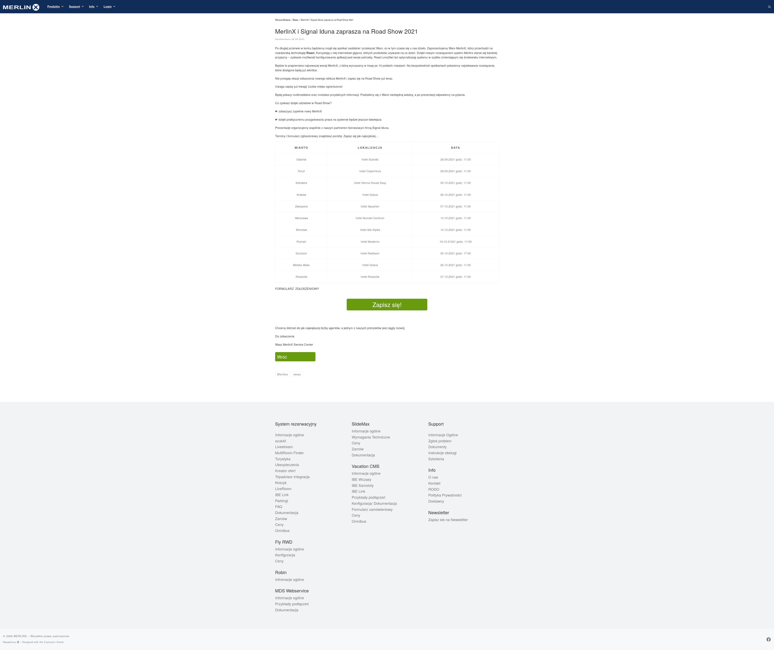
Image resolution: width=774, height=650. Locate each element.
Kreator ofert (285, 470)
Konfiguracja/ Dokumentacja (374, 503)
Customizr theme (54, 642)
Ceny (279, 524)
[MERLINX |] (21, 6)
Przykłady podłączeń (292, 603)
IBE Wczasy (361, 479)
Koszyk (281, 482)
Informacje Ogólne (443, 434)
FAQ (278, 506)
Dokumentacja (286, 512)
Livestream (284, 446)
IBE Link (282, 494)
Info (92, 6)
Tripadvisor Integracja (292, 476)
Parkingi (281, 500)
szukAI (280, 440)
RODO (433, 489)
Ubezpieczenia (287, 464)
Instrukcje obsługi (442, 452)
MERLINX (20, 636)
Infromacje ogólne (289, 579)
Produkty (53, 6)
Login (108, 6)
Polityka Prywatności (445, 495)
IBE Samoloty (363, 485)
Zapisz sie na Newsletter (448, 519)
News (295, 19)
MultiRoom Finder (289, 452)
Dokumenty (437, 446)
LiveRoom (283, 488)
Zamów (281, 518)
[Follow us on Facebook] (769, 639)
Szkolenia (436, 458)
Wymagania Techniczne (371, 437)
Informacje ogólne (289, 434)
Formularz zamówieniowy (372, 509)
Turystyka (282, 458)
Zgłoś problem (440, 440)
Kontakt (434, 483)
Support (74, 6)
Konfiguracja (285, 554)
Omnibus (282, 530)
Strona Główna (282, 19)
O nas (433, 477)
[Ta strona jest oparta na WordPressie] (18, 642)
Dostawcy (436, 501)
